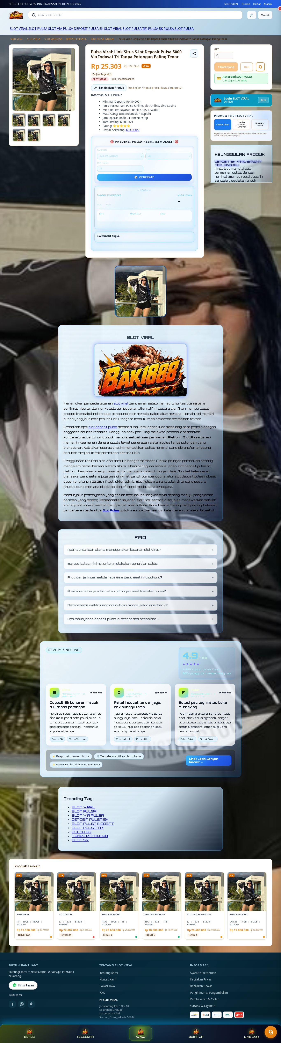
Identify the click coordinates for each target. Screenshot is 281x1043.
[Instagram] (21, 1004)
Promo (246, 4)
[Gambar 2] (34, 120)
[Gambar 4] (63, 120)
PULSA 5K (155, 28)
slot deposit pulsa (102, 427)
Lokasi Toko (107, 986)
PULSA (188, 28)
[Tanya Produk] (260, 66)
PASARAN (102, 150)
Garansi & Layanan (202, 1006)
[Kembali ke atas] (271, 1022)
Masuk (268, 4)
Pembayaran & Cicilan (204, 999)
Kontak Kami (108, 979)
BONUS (29, 1036)
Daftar (257, 4)
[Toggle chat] (271, 1032)
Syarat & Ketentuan (203, 973)
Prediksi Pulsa (259, 124)
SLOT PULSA (37, 28)
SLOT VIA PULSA (60, 28)
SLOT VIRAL (231, 4)
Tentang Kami (109, 973)
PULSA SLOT (173, 28)
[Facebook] (12, 1004)
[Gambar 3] (49, 120)
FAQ (102, 992)
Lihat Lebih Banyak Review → (203, 760)
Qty (216, 49)
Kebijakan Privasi (201, 979)
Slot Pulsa (110, 510)
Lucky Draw (222, 124)
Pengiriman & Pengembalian (209, 992)
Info (263, 100)
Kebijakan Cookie (201, 986)
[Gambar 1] (19, 120)
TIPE (147, 150)
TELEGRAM (85, 1036)
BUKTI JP (196, 1036)
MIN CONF (103, 162)
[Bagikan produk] (194, 53)
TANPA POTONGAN (90, 836)
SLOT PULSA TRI (135, 28)
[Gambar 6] (34, 135)
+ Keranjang (226, 66)
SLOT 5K (80, 840)
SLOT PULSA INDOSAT (102, 39)
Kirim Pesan (26, 985)
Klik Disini (132, 130)
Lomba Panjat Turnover (241, 124)
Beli (246, 66)
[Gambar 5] (19, 135)
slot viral (121, 403)
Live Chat (251, 1036)
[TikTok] (31, 1004)
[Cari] (34, 15)
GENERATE (144, 177)
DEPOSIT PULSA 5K (88, 28)
